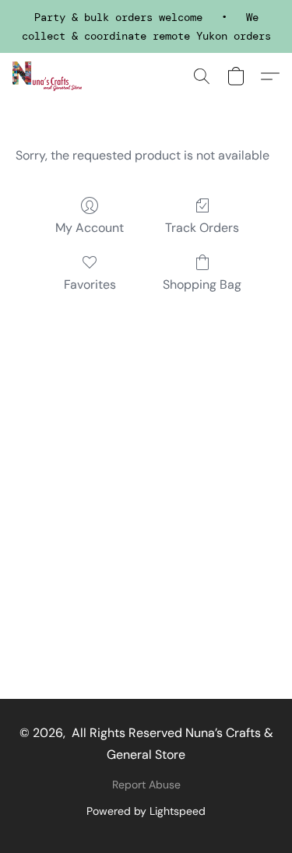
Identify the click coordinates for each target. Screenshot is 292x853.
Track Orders (202, 227)
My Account (89, 227)
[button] (48, 76)
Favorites (90, 284)
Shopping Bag (202, 284)
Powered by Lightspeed (146, 811)
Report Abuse (146, 785)
